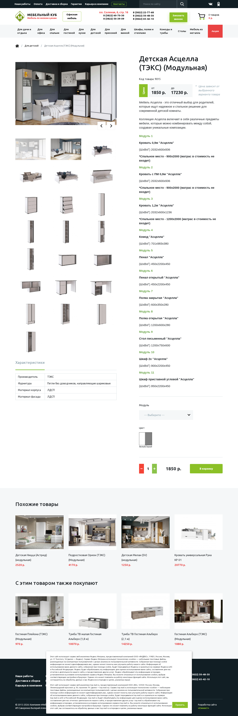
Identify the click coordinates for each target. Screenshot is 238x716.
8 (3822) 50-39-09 (113, 18)
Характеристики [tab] (30, 362)
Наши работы (22, 4)
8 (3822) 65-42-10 (143, 18)
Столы (182, 31)
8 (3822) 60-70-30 (113, 15)
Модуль (144, 405)
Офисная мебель (71, 16)
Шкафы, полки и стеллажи (143, 31)
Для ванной (125, 31)
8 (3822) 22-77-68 (143, 12)
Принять (180, 705)
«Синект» (203, 708)
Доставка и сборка (57, 4)
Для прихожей (111, 31)
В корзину (206, 468)
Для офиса (41, 31)
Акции (215, 31)
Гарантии (76, 4)
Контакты (119, 4)
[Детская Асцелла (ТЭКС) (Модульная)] (66, 93)
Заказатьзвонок (178, 17)
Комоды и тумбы (166, 31)
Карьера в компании (96, 4)
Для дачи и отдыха (24, 31)
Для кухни (82, 31)
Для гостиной (69, 31)
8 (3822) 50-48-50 (143, 15)
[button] (101, 126)
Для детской (96, 31)
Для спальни (54, 31)
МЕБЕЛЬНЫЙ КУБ (42, 16)
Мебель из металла (196, 31)
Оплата (38, 4)
